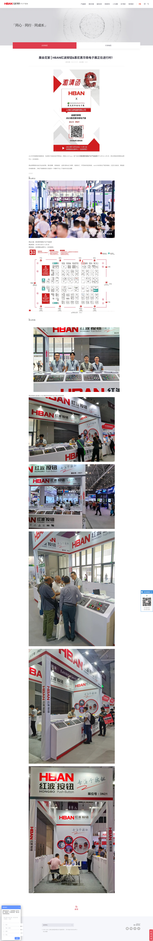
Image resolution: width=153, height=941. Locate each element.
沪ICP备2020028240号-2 (71, 929)
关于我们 (123, 4)
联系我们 (131, 4)
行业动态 (108, 45)
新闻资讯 (107, 4)
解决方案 (91, 4)
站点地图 (45, 931)
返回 (76, 909)
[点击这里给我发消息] (147, 595)
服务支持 (99, 4)
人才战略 (115, 4)
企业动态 (45, 45)
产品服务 (83, 4)
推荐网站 (45, 925)
